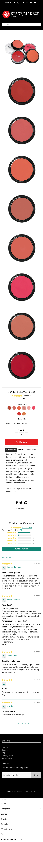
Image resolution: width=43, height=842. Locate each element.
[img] (7, 563)
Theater (4, 819)
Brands (4, 814)
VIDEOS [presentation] (20, 450)
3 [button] (22, 723)
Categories (5, 809)
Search (5, 747)
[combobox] (21, 24)
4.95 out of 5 (27, 527)
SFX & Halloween (8, 829)
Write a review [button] (21, 549)
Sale (3, 834)
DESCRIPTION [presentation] (11, 450)
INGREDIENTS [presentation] (31, 450)
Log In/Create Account (12, 839)
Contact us (20, 508)
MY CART (32, 2)
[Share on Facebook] (17, 503)
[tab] (11, 450)
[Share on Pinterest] (25, 503)
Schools (4, 824)
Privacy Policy (7, 756)
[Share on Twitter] (21, 503)
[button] (17, 396)
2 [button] (18, 723)
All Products (7, 758)
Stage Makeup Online (28, 792)
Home (3, 804)
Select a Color (21, 419)
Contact (5, 750)
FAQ (3, 753)
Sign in (20, 2)
